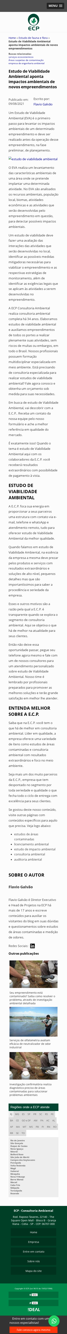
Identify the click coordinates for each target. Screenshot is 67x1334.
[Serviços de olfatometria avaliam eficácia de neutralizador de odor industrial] (33, 1022)
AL (53, 1120)
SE (17, 1133)
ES (23, 1114)
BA (11, 1120)
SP (29, 1114)
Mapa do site (33, 1271)
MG (17, 1114)
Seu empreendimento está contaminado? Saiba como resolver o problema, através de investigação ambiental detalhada (32, 998)
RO (55, 1126)
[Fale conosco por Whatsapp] (54, 1321)
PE (52, 1114)
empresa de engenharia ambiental (26, 63)
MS (31, 1126)
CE (17, 1120)
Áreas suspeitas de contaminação (26, 60)
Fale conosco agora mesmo (33, 1330)
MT (24, 1126)
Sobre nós (33, 1261)
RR (11, 1133)
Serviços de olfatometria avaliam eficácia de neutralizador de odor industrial (30, 1043)
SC (40, 1114)
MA (18, 1126)
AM (35, 1120)
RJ (11, 1114)
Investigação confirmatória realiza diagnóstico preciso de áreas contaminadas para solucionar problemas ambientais (30, 1090)
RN (48, 1126)
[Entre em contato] (33, 159)
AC (47, 1120)
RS (46, 1114)
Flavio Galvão (43, 104)
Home (33, 1232)
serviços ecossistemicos (21, 57)
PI (43, 1126)
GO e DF (26, 1120)
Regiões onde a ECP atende (30, 1107)
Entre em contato (33, 1251)
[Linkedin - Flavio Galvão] (32, 946)
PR (34, 1114)
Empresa (33, 1242)
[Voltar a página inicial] (33, 22)
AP (11, 1126)
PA (41, 1120)
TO (23, 1133)
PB (37, 1126)
